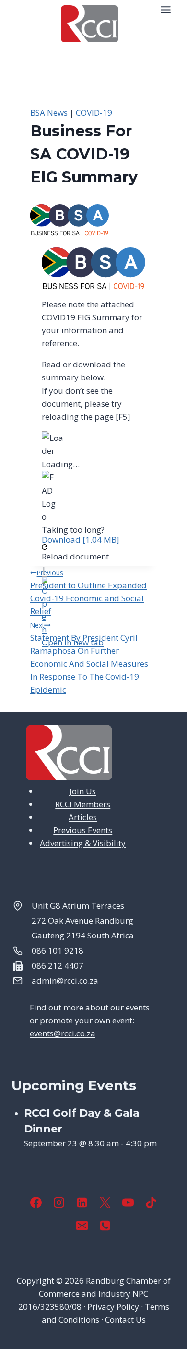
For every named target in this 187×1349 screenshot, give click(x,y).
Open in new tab (73, 642)
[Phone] (105, 1225)
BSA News (49, 112)
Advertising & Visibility (83, 843)
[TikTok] (151, 1202)
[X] (105, 1202)
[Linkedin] (82, 1202)
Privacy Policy (113, 1306)
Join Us (83, 791)
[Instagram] (58, 1202)
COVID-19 (94, 112)
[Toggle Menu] (165, 10)
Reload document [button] (75, 556)
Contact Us (125, 1319)
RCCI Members (82, 804)
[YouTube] (128, 1202)
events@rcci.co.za (62, 1033)
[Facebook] (35, 1202)
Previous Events (82, 830)
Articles (83, 817)
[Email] (82, 1225)
